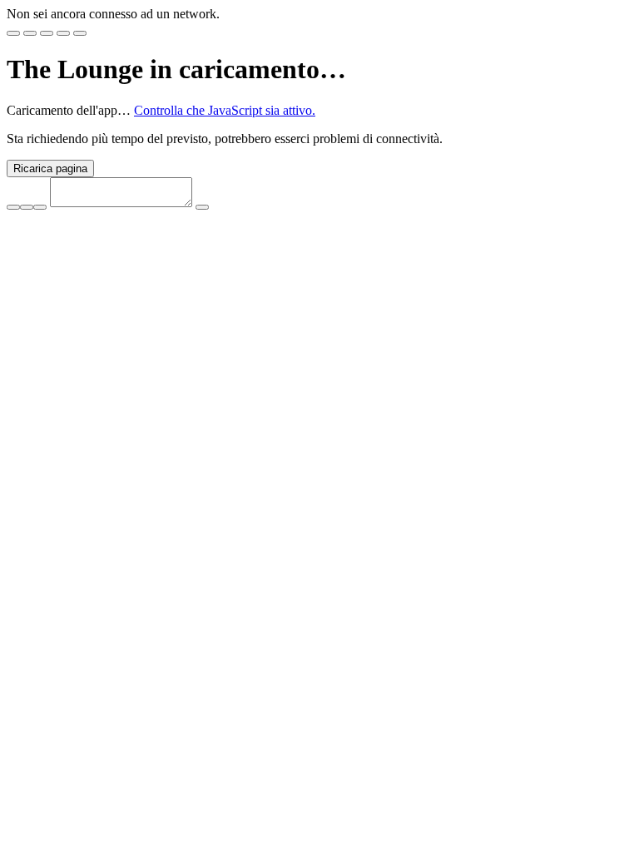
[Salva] (40, 207)
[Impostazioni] (46, 33)
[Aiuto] (63, 33)
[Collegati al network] (30, 33)
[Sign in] (13, 33)
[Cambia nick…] (13, 207)
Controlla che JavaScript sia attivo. (224, 110)
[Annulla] (26, 207)
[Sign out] (80, 33)
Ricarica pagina (50, 168)
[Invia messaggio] (202, 207)
